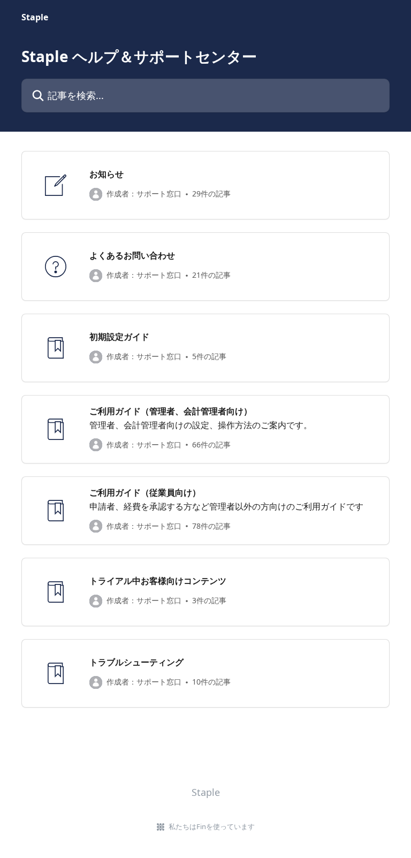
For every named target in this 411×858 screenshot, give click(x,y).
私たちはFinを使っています (212, 826)
